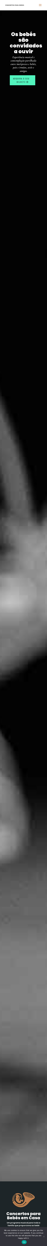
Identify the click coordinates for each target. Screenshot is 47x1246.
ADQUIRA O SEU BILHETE (21, 80)
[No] (43, 1236)
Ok (24, 1242)
